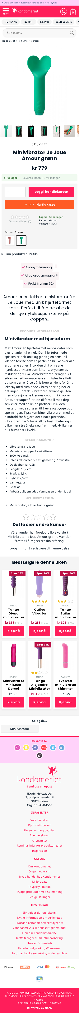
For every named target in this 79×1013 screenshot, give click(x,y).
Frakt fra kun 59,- (41, 283)
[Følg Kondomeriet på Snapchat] (26, 750)
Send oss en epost (39, 786)
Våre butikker (39, 820)
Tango (13, 605)
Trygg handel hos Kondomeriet (39, 876)
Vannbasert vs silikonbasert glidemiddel (39, 928)
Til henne (10, 21)
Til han (28, 21)
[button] (3, 85)
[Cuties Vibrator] (39, 572)
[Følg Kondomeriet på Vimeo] (52, 750)
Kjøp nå (13, 631)
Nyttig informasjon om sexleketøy (39, 917)
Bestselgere (63, 21)
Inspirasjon (39, 850)
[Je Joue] (39, 147)
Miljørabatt (39, 881)
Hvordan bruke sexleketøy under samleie (39, 953)
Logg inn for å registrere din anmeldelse (39, 548)
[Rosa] (10, 240)
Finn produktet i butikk (22, 254)
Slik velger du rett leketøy (40, 912)
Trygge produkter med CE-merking (39, 892)
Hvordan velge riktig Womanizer (39, 948)
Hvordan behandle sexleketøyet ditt (39, 923)
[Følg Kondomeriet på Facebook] (35, 750)
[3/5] (65, 602)
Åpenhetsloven (39, 835)
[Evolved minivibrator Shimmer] (65, 643)
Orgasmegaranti (39, 871)
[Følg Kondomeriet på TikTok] (39, 758)
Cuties (39, 605)
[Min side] (63, 11)
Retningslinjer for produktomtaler (39, 845)
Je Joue (30, 446)
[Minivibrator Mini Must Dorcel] (14, 643)
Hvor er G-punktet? (39, 943)
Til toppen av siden (39, 1008)
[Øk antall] (21, 192)
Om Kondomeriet (39, 866)
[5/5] (39, 602)
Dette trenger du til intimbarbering (39, 938)
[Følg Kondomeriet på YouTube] (43, 750)
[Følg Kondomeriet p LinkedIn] (61, 750)
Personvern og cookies (39, 830)
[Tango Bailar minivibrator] (65, 572)
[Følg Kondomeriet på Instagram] (17, 750)
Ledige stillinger (39, 897)
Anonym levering (38, 267)
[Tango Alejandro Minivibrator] (39, 643)
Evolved (65, 677)
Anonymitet (52, 3)
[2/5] (39, 673)
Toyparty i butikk (39, 887)
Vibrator (15, 446)
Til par (44, 21)
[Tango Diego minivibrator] (14, 572)
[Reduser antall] (8, 192)
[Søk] (72, 33)
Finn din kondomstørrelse (39, 933)
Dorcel (13, 677)
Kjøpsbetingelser (39, 825)
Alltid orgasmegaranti (41, 275)
